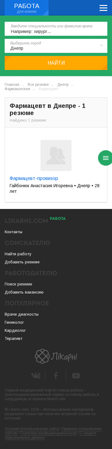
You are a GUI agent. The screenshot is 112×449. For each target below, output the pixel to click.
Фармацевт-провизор (34, 178)
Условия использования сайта (32, 429)
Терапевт (13, 338)
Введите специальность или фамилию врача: (52, 26)
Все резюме (38, 84)
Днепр (62, 84)
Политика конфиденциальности (48, 433)
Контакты (13, 231)
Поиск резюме (18, 284)
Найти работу (18, 254)
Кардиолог (15, 330)
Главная (12, 84)
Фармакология (17, 89)
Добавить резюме (22, 262)
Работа (26, 5)
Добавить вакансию (24, 292)
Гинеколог (14, 322)
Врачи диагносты (22, 314)
